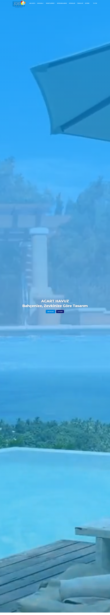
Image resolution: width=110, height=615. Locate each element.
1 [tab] (55, 607)
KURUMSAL (40, 3)
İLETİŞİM (87, 3)
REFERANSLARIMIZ (62, 3)
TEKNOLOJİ (80, 3)
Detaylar (50, 311)
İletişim (60, 311)
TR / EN (95, 3)
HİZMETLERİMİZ (50, 3)
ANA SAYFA (32, 3)
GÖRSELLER (72, 3)
